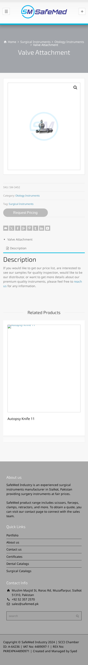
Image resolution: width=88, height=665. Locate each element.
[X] (11, 228)
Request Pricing (25, 212)
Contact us (14, 549)
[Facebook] (17, 228)
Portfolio (12, 535)
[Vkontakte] (47, 228)
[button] (75, 87)
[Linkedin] (41, 228)
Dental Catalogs (17, 564)
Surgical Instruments (35, 42)
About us (12, 542)
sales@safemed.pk (25, 604)
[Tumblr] (35, 228)
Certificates (14, 557)
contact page (34, 511)
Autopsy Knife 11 (21, 418)
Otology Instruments (69, 42)
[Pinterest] (29, 228)
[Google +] (23, 228)
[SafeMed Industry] (44, 11)
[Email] (5, 228)
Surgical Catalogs (18, 571)
